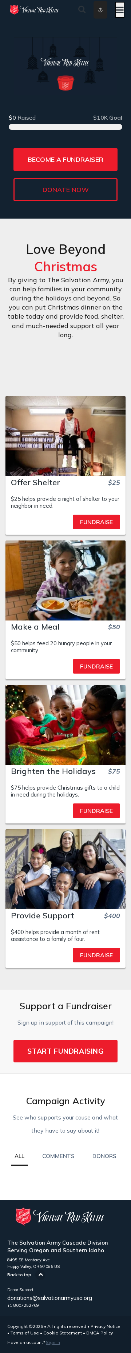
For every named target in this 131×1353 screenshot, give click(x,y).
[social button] (100, 10)
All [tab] (19, 1156)
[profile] (95, 10)
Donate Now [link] (66, 189)
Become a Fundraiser (65, 159)
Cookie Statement (62, 1333)
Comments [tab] (58, 1156)
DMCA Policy (99, 1333)
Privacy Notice (105, 1326)
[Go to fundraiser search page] (82, 9)
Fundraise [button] (96, 522)
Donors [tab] (104, 1156)
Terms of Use (25, 1333)
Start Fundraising (65, 1051)
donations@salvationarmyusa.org (49, 1297)
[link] (65, 522)
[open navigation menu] (119, 10)
